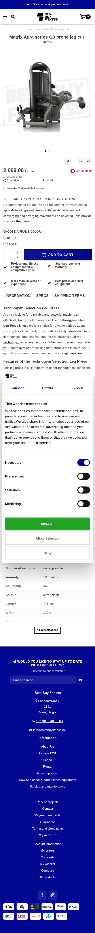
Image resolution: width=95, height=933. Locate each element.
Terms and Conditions (47, 828)
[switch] (83, 476)
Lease (47, 760)
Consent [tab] (17, 388)
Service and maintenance (47, 786)
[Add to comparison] (88, 161)
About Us (47, 746)
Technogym (11, 342)
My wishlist (47, 864)
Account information (47, 844)
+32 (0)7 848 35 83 (49, 721)
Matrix (47, 42)
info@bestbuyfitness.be (49, 730)
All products (47, 877)
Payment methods (47, 815)
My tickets (48, 857)
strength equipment (71, 353)
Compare (47, 870)
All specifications (47, 630)
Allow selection (48, 538)
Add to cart (60, 255)
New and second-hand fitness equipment (47, 780)
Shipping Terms (69, 296)
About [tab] (78, 388)
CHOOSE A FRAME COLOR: (23, 231)
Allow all (47, 524)
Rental (47, 766)
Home (29, 29)
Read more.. (24, 221)
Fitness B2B (47, 753)
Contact (47, 808)
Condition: (13, 180)
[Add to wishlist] (81, 161)
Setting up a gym (47, 773)
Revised (48, 180)
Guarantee (47, 822)
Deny (47, 553)
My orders (47, 850)
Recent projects (48, 802)
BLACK (12, 238)
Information (18, 296)
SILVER (12, 244)
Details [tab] (47, 388)
